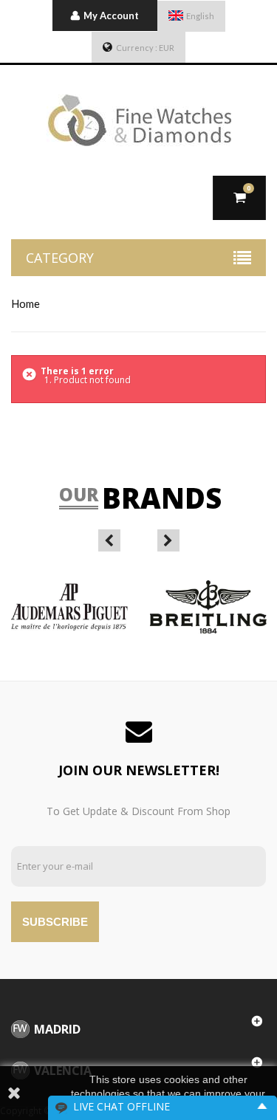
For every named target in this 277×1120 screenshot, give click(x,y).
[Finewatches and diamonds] (138, 120)
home (25, 303)
